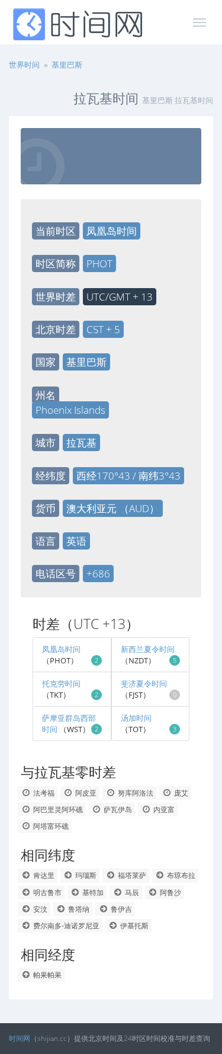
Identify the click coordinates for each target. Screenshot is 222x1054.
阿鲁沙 (169, 892)
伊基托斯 (133, 926)
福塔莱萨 (131, 875)
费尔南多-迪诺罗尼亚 (65, 926)
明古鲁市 (46, 892)
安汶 (39, 909)
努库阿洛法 (134, 793)
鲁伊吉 (120, 909)
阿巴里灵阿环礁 (57, 809)
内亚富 (163, 809)
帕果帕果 (46, 975)
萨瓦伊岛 (117, 809)
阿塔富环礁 (50, 826)
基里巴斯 (67, 64)
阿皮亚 (84, 793)
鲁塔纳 (77, 909)
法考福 (42, 793)
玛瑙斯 (84, 875)
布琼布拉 (180, 875)
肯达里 (42, 875)
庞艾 (180, 793)
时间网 (19, 1038)
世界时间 (24, 64)
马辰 (131, 892)
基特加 (92, 892)
